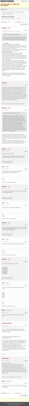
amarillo (4, 82)
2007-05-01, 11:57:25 (5, 204)
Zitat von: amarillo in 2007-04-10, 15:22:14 (12, 113)
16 (21, 22)
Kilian (3, 310)
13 (16, 22)
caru (3, 166)
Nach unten (3, 22)
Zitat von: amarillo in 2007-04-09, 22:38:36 (12, 34)
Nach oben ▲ (22, 403)
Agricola (4, 149)
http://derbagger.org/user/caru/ (12, 228)
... (12, 22)
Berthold (4, 28)
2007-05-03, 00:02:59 (5, 360)
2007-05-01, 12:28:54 (5, 224)
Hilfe (5, 403)
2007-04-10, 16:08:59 (5, 110)
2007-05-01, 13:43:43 (5, 312)
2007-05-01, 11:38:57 (5, 168)
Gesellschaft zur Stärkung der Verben (9, 4)
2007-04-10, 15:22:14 (5, 84)
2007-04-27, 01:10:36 (5, 151)
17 (23, 22)
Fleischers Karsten (7, 323)
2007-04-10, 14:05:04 (5, 30)
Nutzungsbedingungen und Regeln (13, 403)
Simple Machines (17, 404)
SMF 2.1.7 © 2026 (12, 404)
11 (13, 22)
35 (25, 22)
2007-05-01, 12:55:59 (5, 284)
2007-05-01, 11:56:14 (5, 188)
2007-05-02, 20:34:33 (5, 325)
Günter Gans (5, 358)
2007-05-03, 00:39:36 (5, 383)
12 (15, 22)
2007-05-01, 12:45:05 (5, 261)
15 (20, 22)
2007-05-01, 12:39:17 (5, 241)
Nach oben (3, 393)
